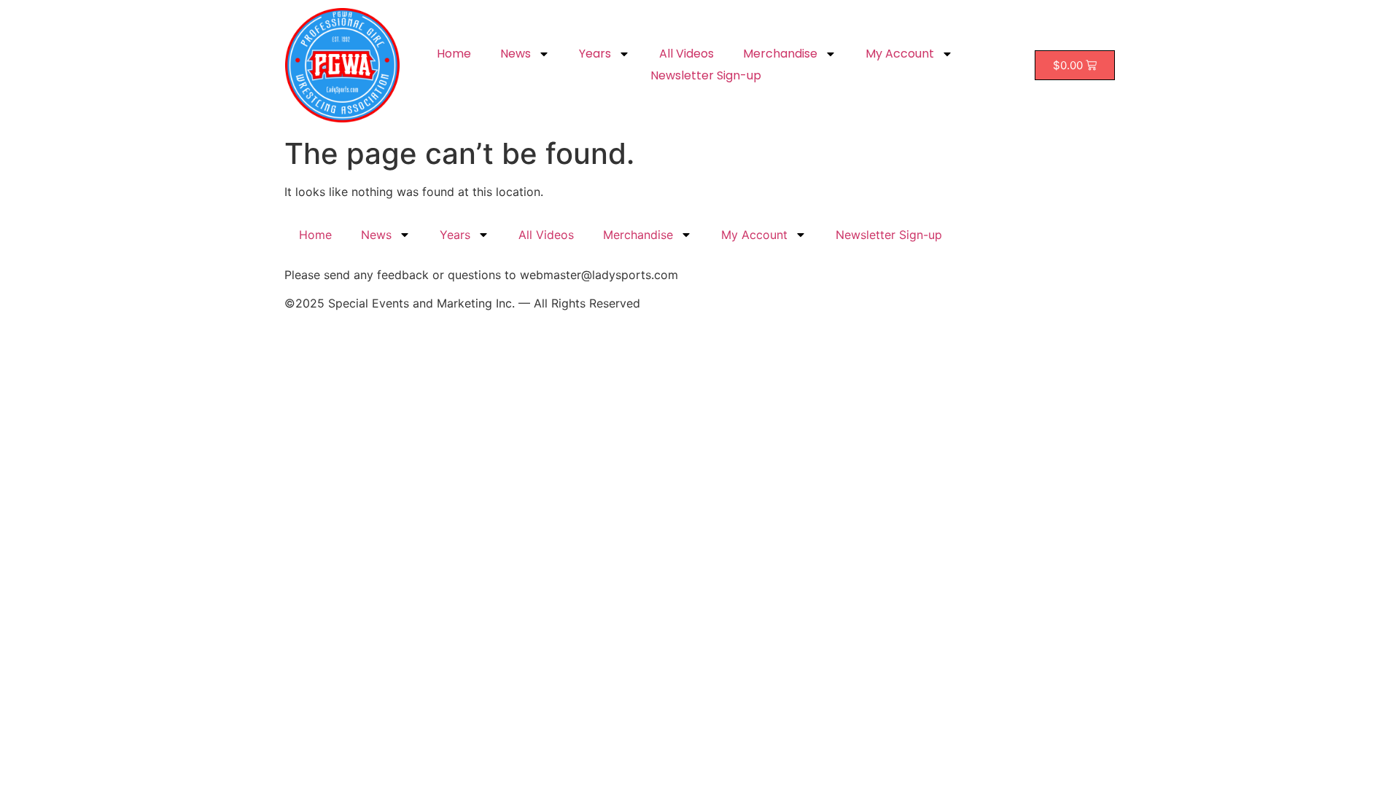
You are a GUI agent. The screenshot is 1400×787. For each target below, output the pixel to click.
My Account (900, 53)
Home (454, 53)
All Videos (686, 53)
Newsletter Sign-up (705, 75)
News (515, 53)
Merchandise (780, 53)
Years (595, 53)
